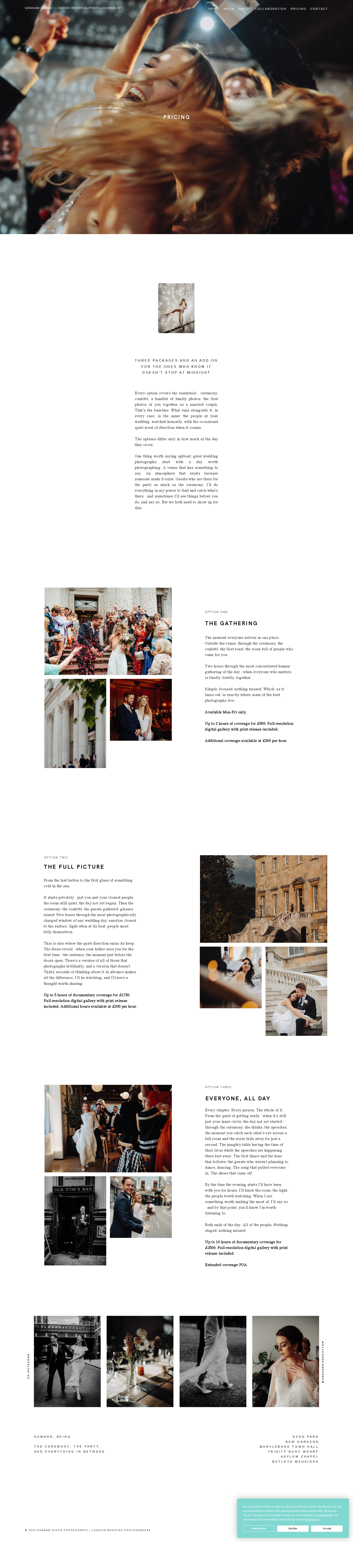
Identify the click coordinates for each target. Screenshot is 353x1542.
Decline (292, 1528)
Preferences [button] (312, 1519)
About (245, 8)
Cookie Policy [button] (325, 1515)
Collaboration (270, 8)
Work (229, 8)
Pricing (298, 8)
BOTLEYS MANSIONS (295, 1461)
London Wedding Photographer (121, 1530)
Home (214, 8)
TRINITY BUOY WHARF (293, 1451)
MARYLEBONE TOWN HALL (289, 1446)
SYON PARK (306, 1436)
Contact (319, 8)
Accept (327, 1528)
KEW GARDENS (302, 1441)
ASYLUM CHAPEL (300, 1456)
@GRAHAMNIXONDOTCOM (323, 1362)
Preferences (259, 1528)
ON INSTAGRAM (28, 1366)
